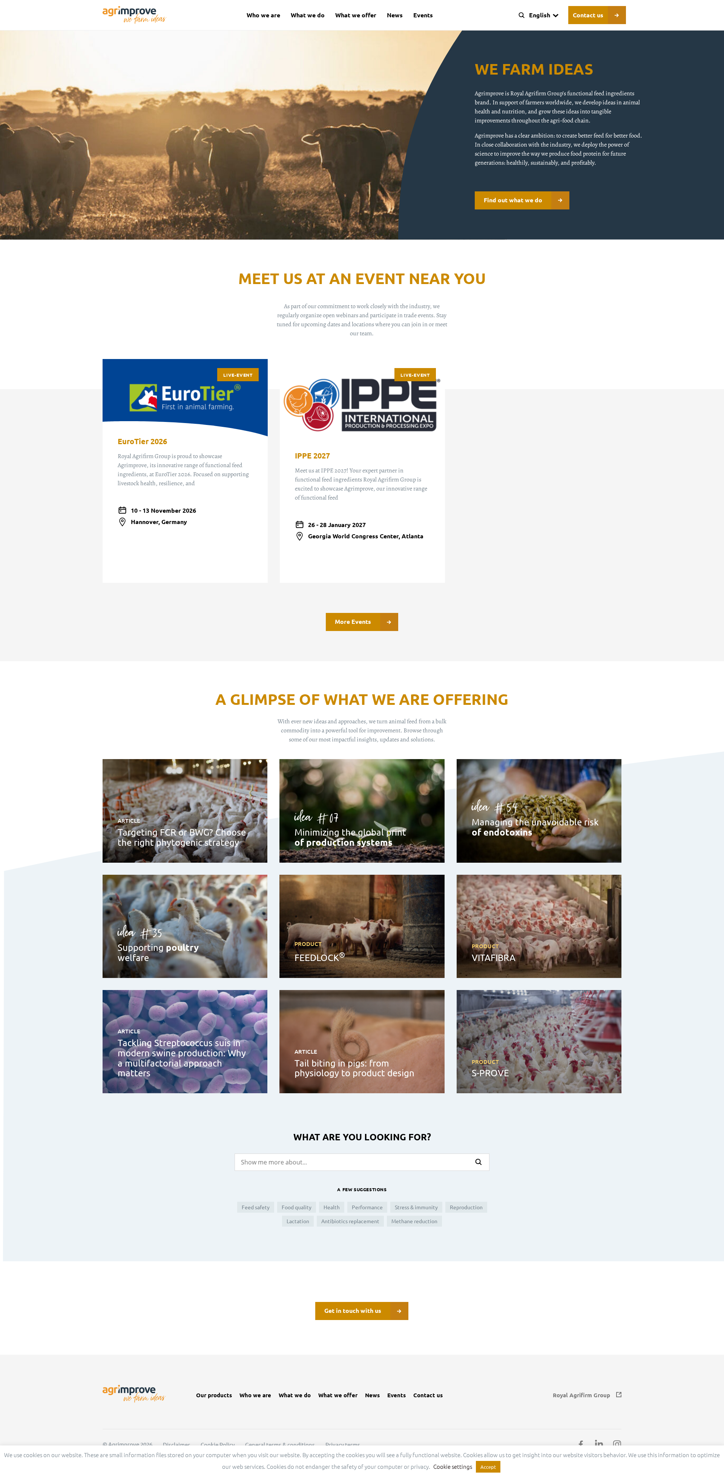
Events (423, 15)
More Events (353, 621)
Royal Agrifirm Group (581, 1395)
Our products (214, 1395)
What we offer (355, 15)
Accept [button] (488, 1467)
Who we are (263, 15)
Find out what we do (513, 200)
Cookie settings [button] (452, 1466)
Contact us (588, 15)
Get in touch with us (352, 1310)
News (395, 15)
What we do (308, 15)
